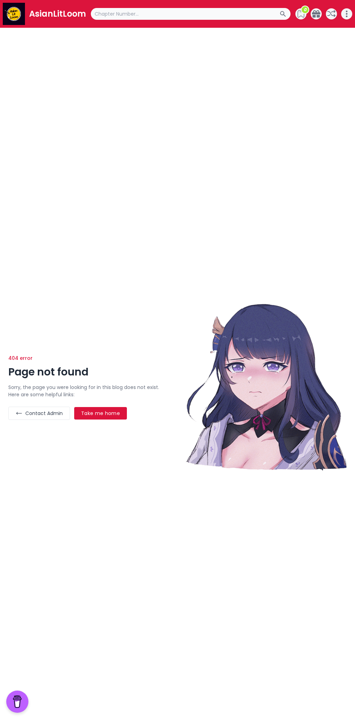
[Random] (331, 13)
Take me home (100, 413)
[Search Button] (285, 14)
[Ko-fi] (316, 13)
